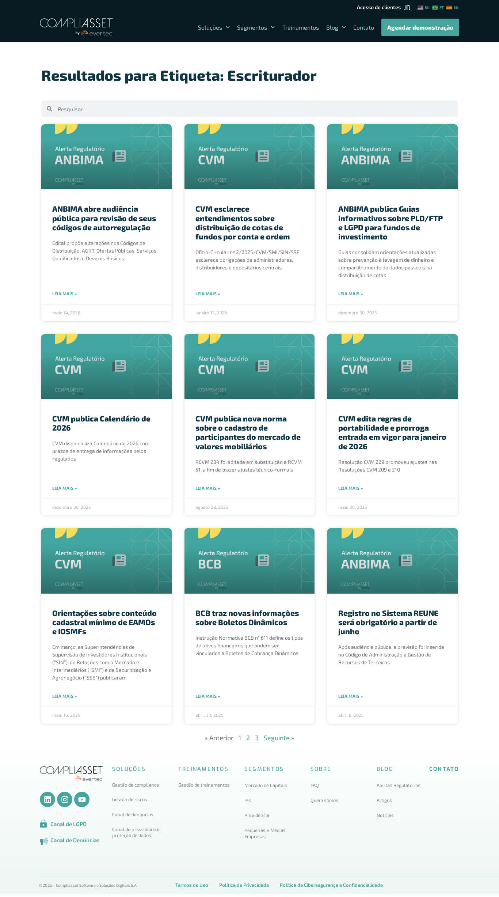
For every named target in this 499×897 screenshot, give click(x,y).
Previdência (256, 815)
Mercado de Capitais (265, 785)
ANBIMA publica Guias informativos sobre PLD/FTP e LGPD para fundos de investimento (390, 222)
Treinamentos (300, 27)
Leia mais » (64, 293)
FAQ (315, 785)
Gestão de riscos (129, 799)
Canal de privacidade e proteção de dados (136, 832)
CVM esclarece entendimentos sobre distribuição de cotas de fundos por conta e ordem (242, 222)
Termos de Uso (191, 885)
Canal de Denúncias (75, 840)
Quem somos (324, 800)
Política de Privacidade (244, 885)
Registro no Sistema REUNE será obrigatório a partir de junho (388, 622)
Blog (332, 27)
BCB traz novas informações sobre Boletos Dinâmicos (247, 617)
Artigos (384, 800)
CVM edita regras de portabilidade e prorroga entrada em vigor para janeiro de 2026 (392, 432)
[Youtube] (81, 799)
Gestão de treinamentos (204, 785)
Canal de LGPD (68, 824)
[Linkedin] (47, 799)
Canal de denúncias (133, 814)
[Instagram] (64, 799)
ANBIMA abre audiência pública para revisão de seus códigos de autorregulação (104, 217)
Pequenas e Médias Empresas (265, 833)
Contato (363, 27)
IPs (247, 800)
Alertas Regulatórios (398, 785)
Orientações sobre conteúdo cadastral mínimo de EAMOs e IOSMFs (104, 622)
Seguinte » (279, 738)
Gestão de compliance (135, 785)
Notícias (385, 815)
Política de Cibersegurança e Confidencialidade (331, 885)
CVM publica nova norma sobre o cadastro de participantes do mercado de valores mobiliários (248, 432)
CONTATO (444, 769)
